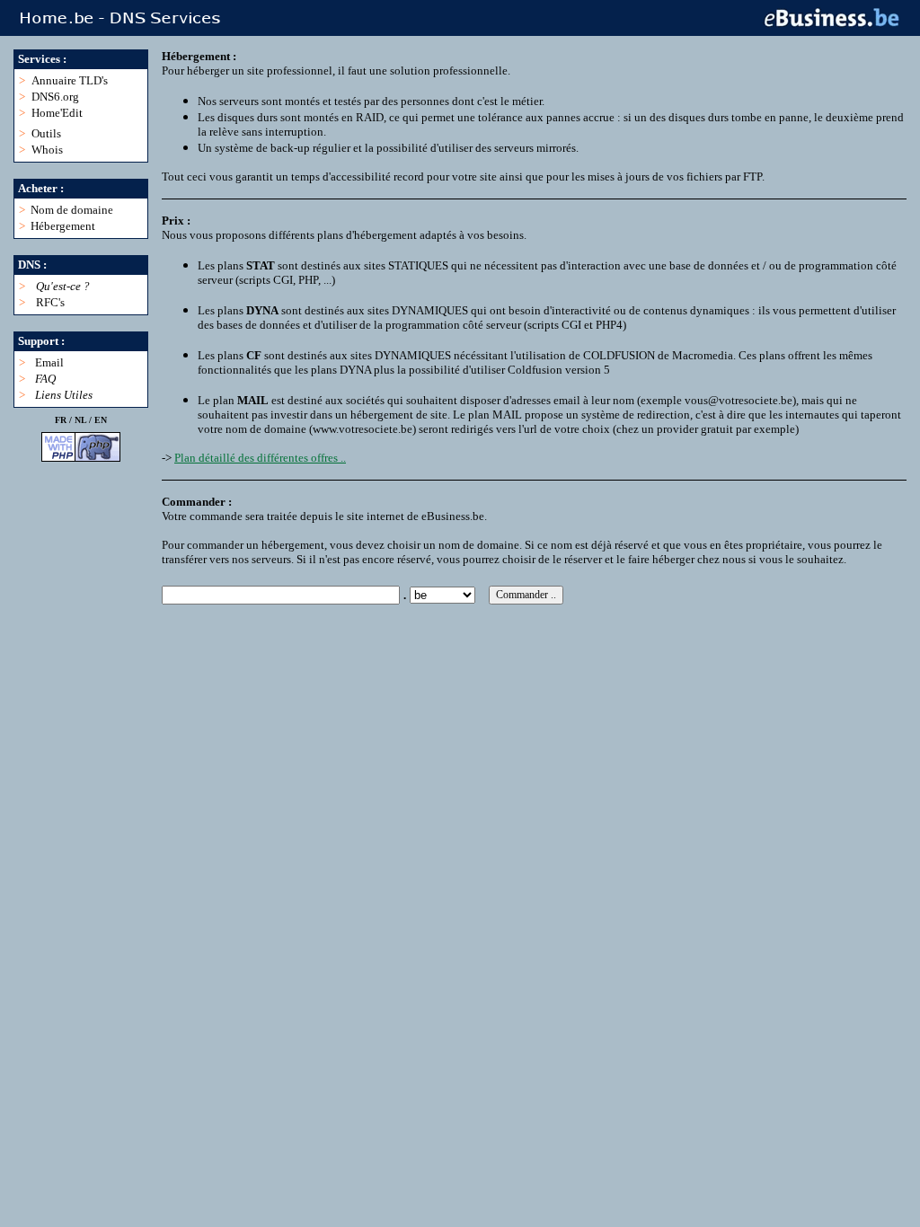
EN (100, 420)
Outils (46, 133)
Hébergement (63, 226)
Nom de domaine (72, 209)
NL (80, 420)
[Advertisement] (489, 645)
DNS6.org (55, 96)
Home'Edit (57, 112)
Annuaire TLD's (69, 80)
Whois (47, 149)
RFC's (50, 302)
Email (49, 362)
